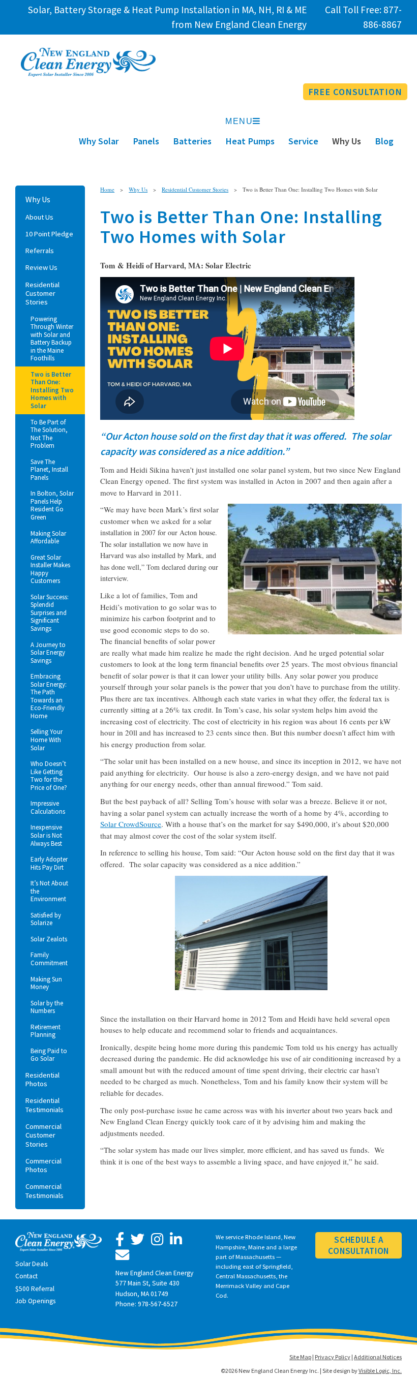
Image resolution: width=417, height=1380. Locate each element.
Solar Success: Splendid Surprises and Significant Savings (50, 613)
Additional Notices (378, 1357)
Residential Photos (42, 1079)
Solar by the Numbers (47, 1007)
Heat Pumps (250, 141)
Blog (384, 141)
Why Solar (99, 141)
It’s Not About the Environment (49, 891)
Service (303, 141)
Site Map (300, 1357)
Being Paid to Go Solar (49, 1055)
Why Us (346, 141)
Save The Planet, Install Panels (49, 469)
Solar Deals (31, 1264)
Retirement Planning (46, 1031)
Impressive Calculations (48, 807)
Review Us (41, 267)
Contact (26, 1276)
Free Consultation (355, 92)
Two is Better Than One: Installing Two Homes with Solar (52, 390)
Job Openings (35, 1301)
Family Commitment (49, 958)
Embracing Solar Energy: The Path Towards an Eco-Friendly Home (49, 696)
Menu (239, 121)
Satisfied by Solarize (46, 919)
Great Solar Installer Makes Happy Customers (50, 569)
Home (107, 189)
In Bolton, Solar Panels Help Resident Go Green (52, 505)
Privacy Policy (332, 1357)
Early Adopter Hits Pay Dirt (49, 863)
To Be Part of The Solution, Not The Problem (49, 434)
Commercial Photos (43, 1165)
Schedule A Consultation (358, 1245)
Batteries (192, 141)
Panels (146, 141)
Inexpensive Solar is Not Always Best (46, 835)
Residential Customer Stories (42, 293)
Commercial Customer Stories (43, 1135)
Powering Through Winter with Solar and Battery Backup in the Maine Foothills (52, 339)
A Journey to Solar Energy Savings (48, 652)
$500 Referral (34, 1288)
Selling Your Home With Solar (47, 739)
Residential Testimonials (44, 1105)
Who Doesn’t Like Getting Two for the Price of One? (49, 775)
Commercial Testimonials (44, 1191)
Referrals (39, 250)
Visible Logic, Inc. (380, 1370)
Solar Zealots (49, 939)
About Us (39, 217)
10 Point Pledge (49, 233)
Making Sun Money (46, 983)
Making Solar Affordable (48, 537)
